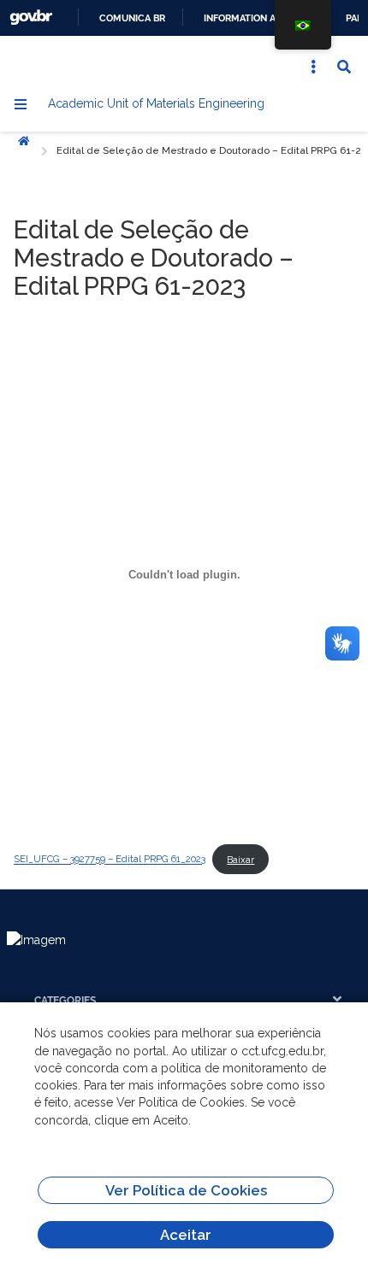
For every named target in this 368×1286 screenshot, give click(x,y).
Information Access (255, 18)
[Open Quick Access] (313, 66)
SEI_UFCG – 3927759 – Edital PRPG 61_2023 (109, 860)
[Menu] (20, 104)
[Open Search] (344, 67)
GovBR (30, 17)
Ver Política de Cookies (186, 1190)
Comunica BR (132, 18)
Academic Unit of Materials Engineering (156, 103)
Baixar (240, 860)
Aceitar (185, 1234)
